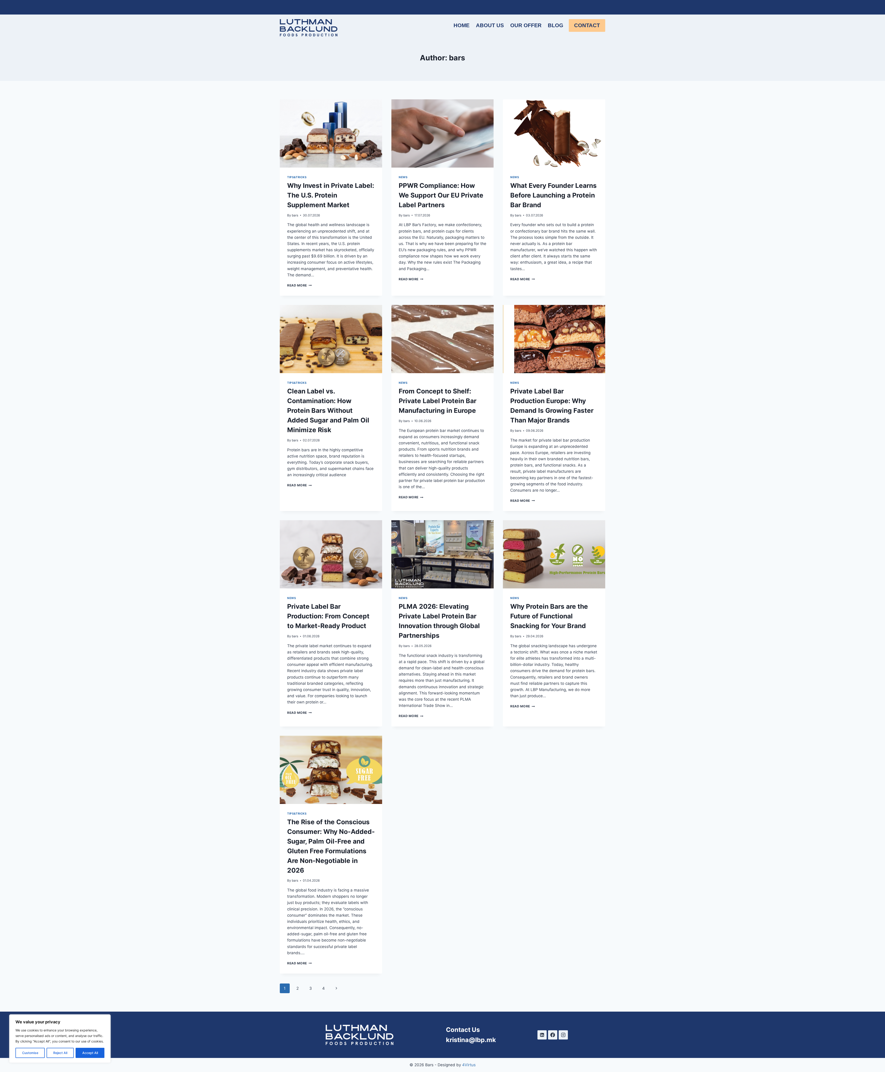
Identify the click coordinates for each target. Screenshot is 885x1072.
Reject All (60, 1053)
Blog (555, 25)
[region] (60, 1038)
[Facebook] (552, 1035)
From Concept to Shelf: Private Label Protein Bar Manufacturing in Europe (437, 400)
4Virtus (469, 1065)
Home (461, 25)
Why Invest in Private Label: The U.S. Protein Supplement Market (330, 195)
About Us (490, 25)
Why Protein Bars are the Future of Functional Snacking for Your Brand (549, 616)
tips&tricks (297, 177)
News (403, 177)
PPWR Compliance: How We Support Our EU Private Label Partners (441, 195)
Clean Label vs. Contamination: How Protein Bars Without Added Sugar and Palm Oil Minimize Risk (328, 410)
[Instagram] (563, 1035)
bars (295, 215)
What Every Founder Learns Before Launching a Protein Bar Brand (553, 195)
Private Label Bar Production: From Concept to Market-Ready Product (328, 616)
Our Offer (526, 25)
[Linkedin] (542, 1035)
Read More (299, 285)
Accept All (90, 1053)
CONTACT (587, 25)
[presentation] (331, 133)
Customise (30, 1053)
